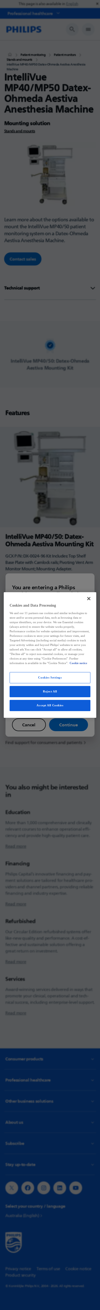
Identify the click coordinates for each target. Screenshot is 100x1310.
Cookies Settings (50, 677)
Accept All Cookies (50, 705)
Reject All (50, 691)
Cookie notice (78, 663)
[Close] (89, 598)
